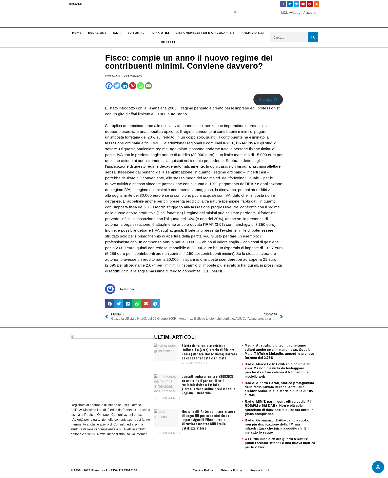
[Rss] (316, 4)
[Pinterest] (310, 4)
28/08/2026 (168, 398)
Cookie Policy (203, 470)
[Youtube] (303, 4)
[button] (109, 303)
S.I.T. (117, 32)
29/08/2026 (195, 363)
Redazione (97, 32)
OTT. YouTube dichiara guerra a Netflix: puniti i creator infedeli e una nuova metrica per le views (280, 443)
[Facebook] (109, 85)
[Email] (148, 85)
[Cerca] (313, 37)
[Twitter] (296, 4)
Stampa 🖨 (268, 99)
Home (76, 32)
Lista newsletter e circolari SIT (205, 32)
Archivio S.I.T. (253, 32)
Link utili (160, 32)
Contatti (169, 42)
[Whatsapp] (140, 85)
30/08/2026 (168, 433)
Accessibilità (259, 470)
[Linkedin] (290, 4)
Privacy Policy (231, 470)
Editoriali (137, 32)
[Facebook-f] (283, 4)
